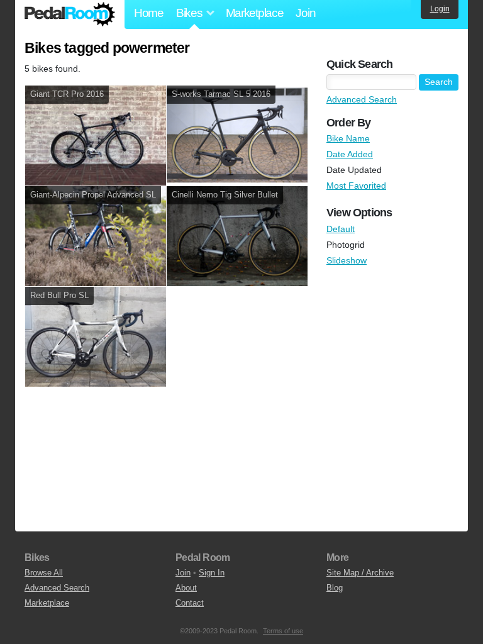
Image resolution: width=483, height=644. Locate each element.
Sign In (212, 572)
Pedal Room (70, 14)
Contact (189, 603)
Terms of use (283, 631)
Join (305, 12)
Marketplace (255, 12)
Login (440, 8)
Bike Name (348, 138)
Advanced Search (361, 99)
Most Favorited (356, 185)
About (186, 587)
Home (149, 12)
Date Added (349, 154)
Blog (334, 587)
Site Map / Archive (360, 572)
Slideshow (346, 260)
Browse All (44, 572)
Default (340, 229)
